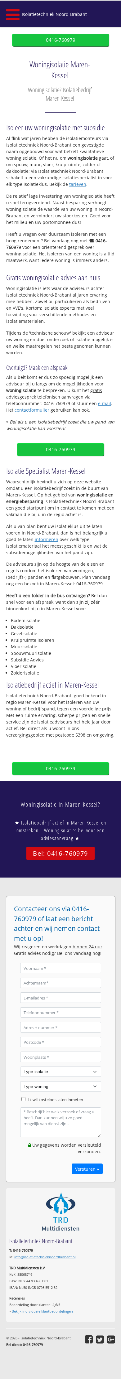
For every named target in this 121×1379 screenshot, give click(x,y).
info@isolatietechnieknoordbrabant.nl (45, 1257)
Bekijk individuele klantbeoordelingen (42, 1311)
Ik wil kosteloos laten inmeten (55, 1099)
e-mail (104, 403)
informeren (46, 539)
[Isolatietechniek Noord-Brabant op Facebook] (89, 1339)
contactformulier (32, 410)
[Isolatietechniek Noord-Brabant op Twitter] (100, 1339)
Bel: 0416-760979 (60, 853)
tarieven (77, 184)
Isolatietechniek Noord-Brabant (54, 14)
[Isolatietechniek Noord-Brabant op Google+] (111, 1339)
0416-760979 (60, 40)
